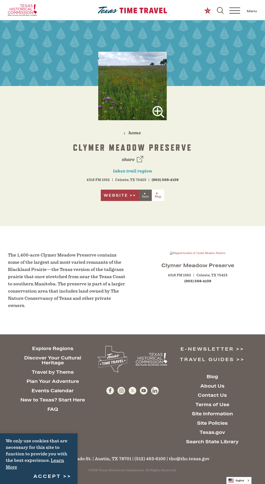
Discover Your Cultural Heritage (52, 360)
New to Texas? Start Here (52, 400)
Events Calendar (53, 390)
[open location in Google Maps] (198, 252)
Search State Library (212, 441)
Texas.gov (212, 432)
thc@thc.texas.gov (189, 458)
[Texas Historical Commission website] (22, 10)
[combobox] (238, 480)
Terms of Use (212, 404)
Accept (47, 476)
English (240, 480)
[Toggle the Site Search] (220, 10)
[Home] (132, 10)
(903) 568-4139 (165, 180)
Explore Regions (52, 348)
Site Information (212, 413)
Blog (212, 376)
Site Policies (212, 423)
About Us (212, 386)
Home (135, 133)
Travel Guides (207, 359)
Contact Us (212, 395)
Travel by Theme (53, 372)
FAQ (52, 409)
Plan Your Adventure (52, 381)
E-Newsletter (207, 349)
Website (116, 195)
